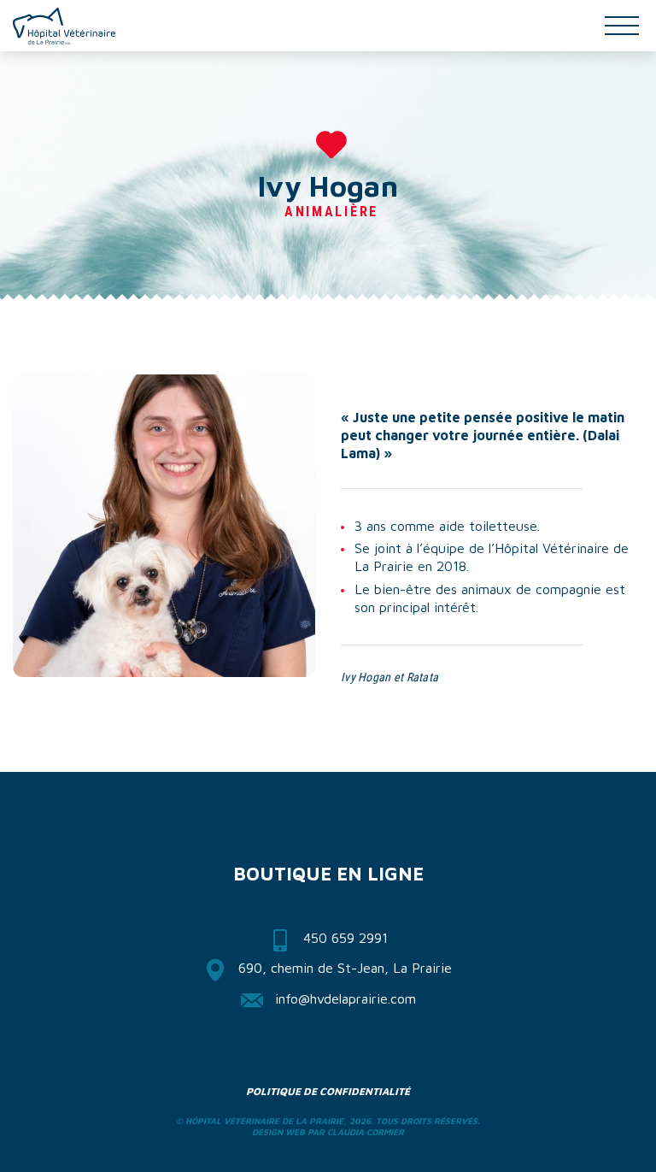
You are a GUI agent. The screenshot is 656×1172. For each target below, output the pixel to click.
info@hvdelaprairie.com (345, 998)
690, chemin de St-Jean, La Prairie (345, 967)
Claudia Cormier (365, 1132)
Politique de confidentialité (328, 1091)
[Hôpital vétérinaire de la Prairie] (64, 26)
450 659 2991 (345, 937)
